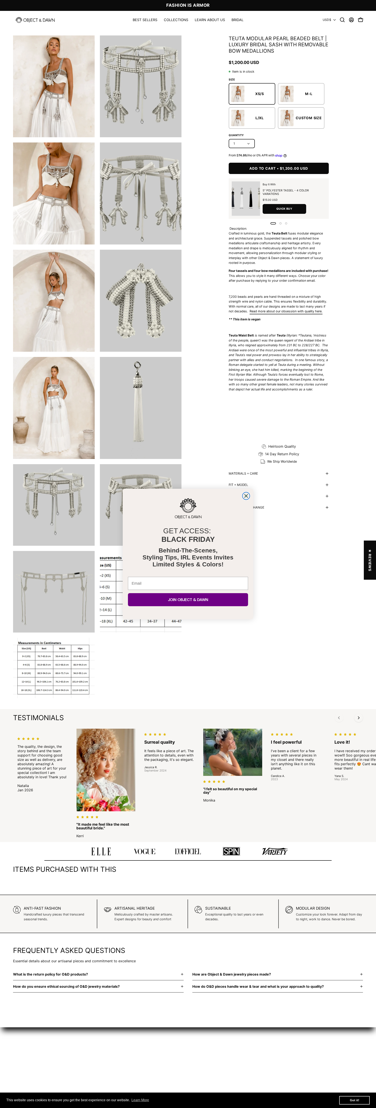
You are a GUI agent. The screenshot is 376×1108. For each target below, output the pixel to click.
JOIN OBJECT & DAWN (188, 599)
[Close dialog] (246, 496)
